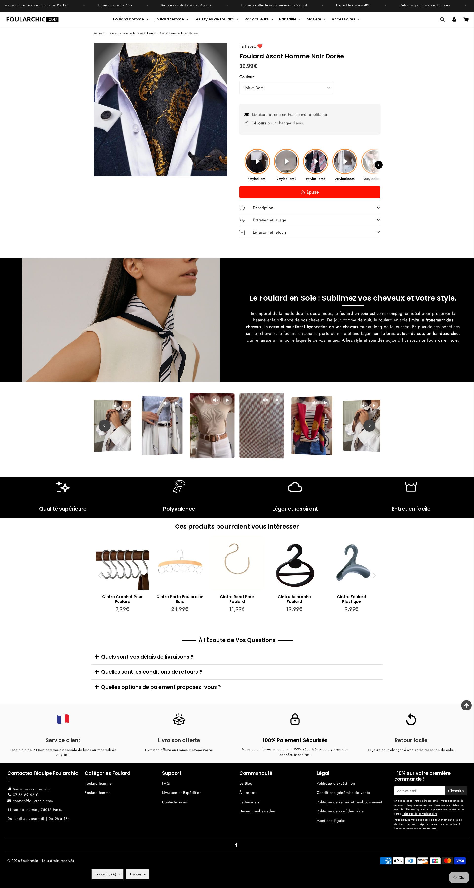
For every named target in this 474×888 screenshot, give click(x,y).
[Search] (442, 19)
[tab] (237, 656)
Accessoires (343, 19)
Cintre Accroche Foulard (294, 599)
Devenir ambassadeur (257, 811)
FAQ (166, 783)
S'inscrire (456, 790)
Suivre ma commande (31, 789)
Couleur (246, 76)
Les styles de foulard (214, 19)
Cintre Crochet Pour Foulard (122, 599)
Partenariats (249, 802)
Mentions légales (331, 820)
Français (135, 874)
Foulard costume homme (126, 33)
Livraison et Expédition (182, 792)
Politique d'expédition (336, 783)
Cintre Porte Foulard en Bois (179, 599)
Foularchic (29, 860)
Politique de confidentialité (340, 811)
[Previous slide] (105, 426)
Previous (100, 575)
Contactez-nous (175, 802)
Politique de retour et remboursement (349, 802)
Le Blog (245, 783)
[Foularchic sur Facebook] (236, 845)
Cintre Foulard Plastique (351, 599)
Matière (314, 19)
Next (374, 575)
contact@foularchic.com (33, 801)
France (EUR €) (105, 874)
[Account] (454, 19)
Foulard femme (169, 19)
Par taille (287, 19)
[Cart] (465, 19)
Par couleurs (257, 19)
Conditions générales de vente (343, 792)
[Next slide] (369, 426)
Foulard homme (128, 19)
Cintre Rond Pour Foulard (237, 599)
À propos (247, 792)
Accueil (99, 33)
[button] (379, 165)
